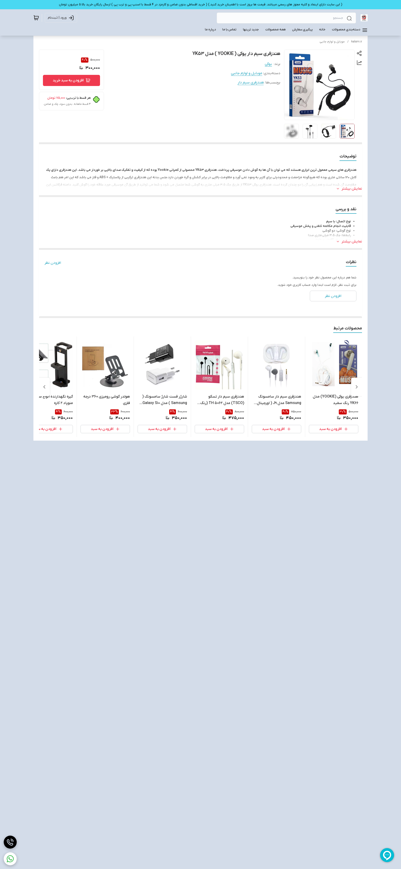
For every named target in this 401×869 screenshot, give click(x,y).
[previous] (356, 387)
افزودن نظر (53, 263)
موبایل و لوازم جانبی (332, 42)
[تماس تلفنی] (10, 842)
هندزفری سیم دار (251, 82)
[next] (44, 387)
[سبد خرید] (36, 18)
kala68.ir (356, 42)
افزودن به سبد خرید (68, 80)
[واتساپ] (10, 858)
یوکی (268, 64)
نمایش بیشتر (352, 188)
